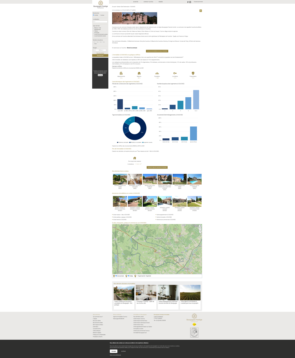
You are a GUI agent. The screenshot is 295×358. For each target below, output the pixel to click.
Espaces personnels (198, 1)
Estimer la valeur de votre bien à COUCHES (157, 167)
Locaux (102, 15)
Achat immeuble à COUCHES (164, 217)
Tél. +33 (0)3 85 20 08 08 (160, 320)
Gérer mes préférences (115, 355)
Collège (131, 276)
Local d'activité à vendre (100, 36)
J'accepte (113, 351)
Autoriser (100, 75)
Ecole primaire (120, 276)
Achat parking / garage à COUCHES (122, 217)
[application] (134, 98)
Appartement (97, 29)
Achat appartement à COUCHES (165, 214)
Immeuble (96, 32)
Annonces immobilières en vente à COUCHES (157, 51)
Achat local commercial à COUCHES (166, 219)
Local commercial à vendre (101, 34)
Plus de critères (100, 53)
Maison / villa (97, 27)
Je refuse (123, 351)
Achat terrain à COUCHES (119, 219)
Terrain (96, 31)
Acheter (96, 15)
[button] (123, 142)
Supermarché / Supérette (144, 276)
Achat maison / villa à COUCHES (121, 214)
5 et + (95, 43)
